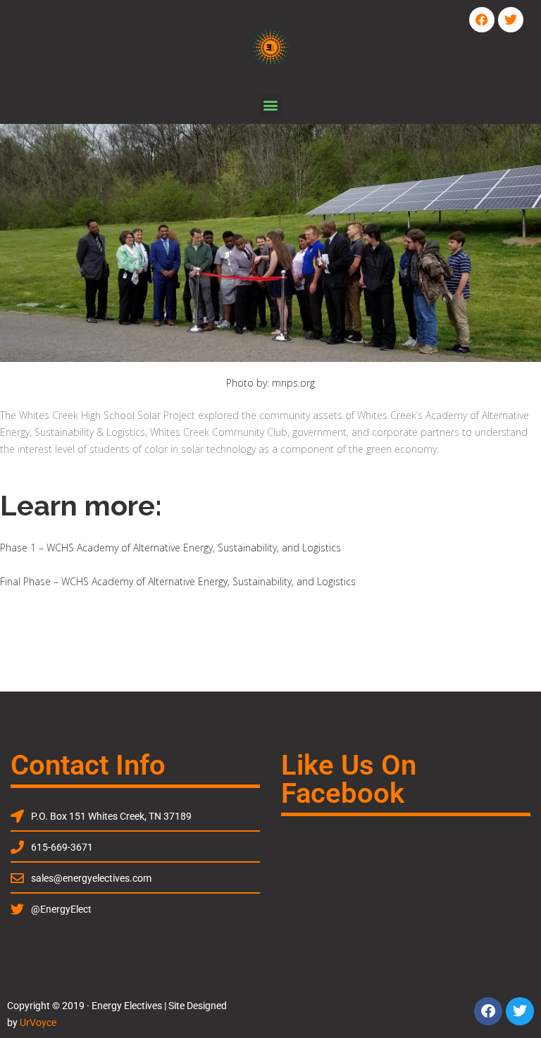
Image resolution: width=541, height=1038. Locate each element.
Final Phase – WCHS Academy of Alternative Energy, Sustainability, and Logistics (178, 581)
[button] (270, 105)
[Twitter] (510, 19)
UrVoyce (38, 1022)
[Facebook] (482, 19)
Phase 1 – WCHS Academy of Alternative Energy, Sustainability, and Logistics (170, 547)
